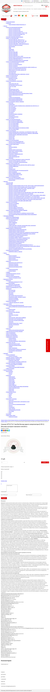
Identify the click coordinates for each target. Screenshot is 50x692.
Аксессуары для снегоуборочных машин (16, 178)
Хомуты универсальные (13, 152)
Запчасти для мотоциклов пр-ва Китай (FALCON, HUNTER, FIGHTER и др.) (23, 67)
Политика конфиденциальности (8, 686)
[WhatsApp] (7, 430)
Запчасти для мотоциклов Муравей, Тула (17, 34)
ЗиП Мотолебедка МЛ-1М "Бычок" (15, 85)
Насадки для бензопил (10, 354)
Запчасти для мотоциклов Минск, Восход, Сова (18, 32)
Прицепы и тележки (10, 275)
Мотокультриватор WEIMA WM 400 (15, 98)
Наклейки (11, 313)
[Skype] (9, 430)
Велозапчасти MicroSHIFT (14, 299)
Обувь (10, 396)
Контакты (44, 9)
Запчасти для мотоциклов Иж (14, 28)
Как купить (20, 9)
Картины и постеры (12, 339)
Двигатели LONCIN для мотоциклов (15, 207)
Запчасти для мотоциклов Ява (14, 35)
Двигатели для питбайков (14, 203)
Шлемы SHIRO (11, 379)
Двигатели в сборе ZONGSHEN (14, 211)
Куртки (10, 412)
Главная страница (4, 420)
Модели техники (12, 309)
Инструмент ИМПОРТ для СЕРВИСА (15, 364)
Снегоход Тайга (12, 138)
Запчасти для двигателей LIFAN (12, 38)
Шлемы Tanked (11, 381)
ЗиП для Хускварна (12, 108)
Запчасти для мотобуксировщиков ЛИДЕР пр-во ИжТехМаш (20, 248)
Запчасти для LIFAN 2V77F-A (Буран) (15, 45)
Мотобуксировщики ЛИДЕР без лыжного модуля (18, 235)
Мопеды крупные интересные (14, 257)
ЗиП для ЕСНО (11, 118)
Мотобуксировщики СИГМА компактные (16, 242)
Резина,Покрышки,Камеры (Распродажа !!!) (17, 24)
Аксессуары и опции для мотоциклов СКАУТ (17, 226)
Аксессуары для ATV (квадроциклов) (16, 319)
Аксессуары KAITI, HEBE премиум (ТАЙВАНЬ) (17, 317)
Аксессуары (11, 103)
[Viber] (5, 430)
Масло (10, 145)
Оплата (24, 9)
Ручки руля (11, 326)
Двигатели (6, 181)
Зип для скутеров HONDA (13, 123)
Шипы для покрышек (13, 171)
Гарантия (36, 9)
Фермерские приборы (10, 365)
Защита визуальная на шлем (14, 343)
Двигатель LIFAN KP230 (13, 53)
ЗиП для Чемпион (12, 109)
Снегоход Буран (12, 136)
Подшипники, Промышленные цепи (16, 154)
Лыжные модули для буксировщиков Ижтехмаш (18, 239)
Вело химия (11, 292)
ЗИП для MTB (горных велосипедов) (16, 295)
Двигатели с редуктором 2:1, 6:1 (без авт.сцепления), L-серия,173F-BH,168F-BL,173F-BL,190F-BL (27, 195)
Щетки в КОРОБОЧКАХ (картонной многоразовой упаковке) (20, 306)
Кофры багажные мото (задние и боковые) (14, 331)
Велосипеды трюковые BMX (14, 284)
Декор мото (11, 321)
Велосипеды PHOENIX (10, 283)
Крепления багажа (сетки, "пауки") (15, 323)
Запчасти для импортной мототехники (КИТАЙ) (15, 61)
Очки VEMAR (11, 411)
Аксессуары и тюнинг (10, 310)
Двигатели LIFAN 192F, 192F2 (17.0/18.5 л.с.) (17, 42)
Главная (3, 672)
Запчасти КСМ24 (12, 180)
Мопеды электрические (13, 259)
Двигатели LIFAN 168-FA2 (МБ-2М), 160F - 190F (17, 41)
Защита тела (11, 400)
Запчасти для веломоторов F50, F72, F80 (14, 287)
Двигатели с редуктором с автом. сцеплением (17, 189)
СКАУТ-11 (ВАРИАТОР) (13, 222)
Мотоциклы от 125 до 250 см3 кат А (15, 262)
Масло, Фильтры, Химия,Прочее (12, 144)
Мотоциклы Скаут (12, 221)
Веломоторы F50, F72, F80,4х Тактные (13, 286)
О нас (32, 9)
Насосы (10, 148)
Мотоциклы (8, 261)
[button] (25, 438)
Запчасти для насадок (13, 356)
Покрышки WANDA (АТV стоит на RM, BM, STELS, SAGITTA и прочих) (22, 165)
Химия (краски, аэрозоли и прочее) (15, 151)
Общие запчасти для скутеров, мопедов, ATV (17, 70)
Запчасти (5, 26)
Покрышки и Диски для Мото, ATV (12, 163)
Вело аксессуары (12, 290)
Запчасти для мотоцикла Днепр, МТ (16, 31)
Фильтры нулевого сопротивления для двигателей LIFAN (19, 57)
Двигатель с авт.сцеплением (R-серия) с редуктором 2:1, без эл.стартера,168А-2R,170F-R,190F (27, 198)
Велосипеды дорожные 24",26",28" (15, 281)
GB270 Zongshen (12, 46)
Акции (5, 20)
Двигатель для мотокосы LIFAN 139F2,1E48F (17, 191)
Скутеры (7, 268)
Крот (10, 87)
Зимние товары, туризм (10, 415)
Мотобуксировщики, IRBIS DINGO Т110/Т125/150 (18, 134)
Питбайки (8, 272)
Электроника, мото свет (10, 342)
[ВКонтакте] (2, 430)
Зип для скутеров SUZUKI (13, 125)
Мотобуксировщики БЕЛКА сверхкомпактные (17, 229)
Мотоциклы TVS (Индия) (13, 264)
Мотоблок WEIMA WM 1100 (14, 90)
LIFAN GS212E (11, 49)
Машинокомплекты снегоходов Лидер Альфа (17, 240)
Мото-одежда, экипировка (11, 398)
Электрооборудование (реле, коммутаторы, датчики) (19, 74)
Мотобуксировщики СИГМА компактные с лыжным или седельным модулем (23, 232)
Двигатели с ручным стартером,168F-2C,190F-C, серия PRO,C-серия (21, 188)
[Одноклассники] (3, 430)
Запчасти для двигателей (14, 63)
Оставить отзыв (4, 480)
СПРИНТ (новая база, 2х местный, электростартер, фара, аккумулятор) (22, 225)
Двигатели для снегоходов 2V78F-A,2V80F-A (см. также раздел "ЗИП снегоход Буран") (25, 199)
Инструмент (6, 353)
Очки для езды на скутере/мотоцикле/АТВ (17, 404)
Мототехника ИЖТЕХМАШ (9, 215)
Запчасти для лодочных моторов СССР (16, 141)
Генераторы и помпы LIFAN (14, 360)
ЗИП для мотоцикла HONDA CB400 (15, 120)
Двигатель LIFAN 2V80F (13, 52)
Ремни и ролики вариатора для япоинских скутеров (19, 127)
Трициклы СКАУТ (12, 224)
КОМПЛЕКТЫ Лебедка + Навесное (15, 251)
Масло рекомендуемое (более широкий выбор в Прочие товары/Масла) (23, 214)
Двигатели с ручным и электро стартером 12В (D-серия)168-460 (21, 193)
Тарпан (10, 96)
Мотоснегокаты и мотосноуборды (15, 243)
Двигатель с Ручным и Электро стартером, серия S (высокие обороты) (22, 187)
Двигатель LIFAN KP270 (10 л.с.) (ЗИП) (16, 56)
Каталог (15, 9)
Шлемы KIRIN (11, 389)
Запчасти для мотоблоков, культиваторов (14, 81)
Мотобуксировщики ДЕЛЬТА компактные (17, 231)
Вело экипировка (9, 371)
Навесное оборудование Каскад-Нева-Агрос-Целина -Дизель (20, 93)
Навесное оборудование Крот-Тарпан (16, 94)
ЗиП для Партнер (12, 107)
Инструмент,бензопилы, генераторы (13, 359)
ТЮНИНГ (10, 327)
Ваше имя (28, 494)
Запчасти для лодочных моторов (12, 140)
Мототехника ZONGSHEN (13, 265)
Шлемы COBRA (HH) (12, 385)
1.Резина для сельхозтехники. (14, 97)
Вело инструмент (12, 291)
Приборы (10, 346)
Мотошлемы (8, 375)
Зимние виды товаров (13, 416)
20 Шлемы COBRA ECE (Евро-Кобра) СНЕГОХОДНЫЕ (18, 386)
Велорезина (11, 294)
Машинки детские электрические (12, 276)
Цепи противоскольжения (14, 176)
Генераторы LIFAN (9, 182)
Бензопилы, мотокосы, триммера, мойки (14, 357)
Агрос (10, 82)
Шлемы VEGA (11, 390)
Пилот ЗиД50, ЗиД (12, 79)
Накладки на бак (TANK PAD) (14, 312)
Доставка (28, 9)
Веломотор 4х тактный (13, 78)
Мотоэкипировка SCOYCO (11, 392)
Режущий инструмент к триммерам (15, 114)
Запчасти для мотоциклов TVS (12, 75)
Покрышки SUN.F (12, 169)
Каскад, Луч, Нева (12, 86)
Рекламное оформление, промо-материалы (17, 341)
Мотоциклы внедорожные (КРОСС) (15, 266)
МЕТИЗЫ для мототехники (14, 324)
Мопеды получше (12, 258)
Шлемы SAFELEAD (12, 378)
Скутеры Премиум (12, 270)
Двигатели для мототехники (11, 202)
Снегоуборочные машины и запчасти (13, 273)
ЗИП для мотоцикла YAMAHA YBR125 (16, 122)
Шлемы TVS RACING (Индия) (14, 387)
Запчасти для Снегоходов (11, 130)
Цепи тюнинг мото (12, 72)
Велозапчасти (9, 288)
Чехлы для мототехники (10, 332)
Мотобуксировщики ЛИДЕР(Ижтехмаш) (13, 228)
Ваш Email (3, 494)
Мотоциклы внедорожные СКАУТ (12, 218)
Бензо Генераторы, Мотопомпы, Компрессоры (17, 361)
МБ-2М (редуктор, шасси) (14, 89)
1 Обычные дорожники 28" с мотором (16, 302)
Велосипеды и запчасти (8, 279)
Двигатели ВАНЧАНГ (13, 204)
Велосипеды (8, 280)
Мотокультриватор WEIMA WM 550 (15, 92)
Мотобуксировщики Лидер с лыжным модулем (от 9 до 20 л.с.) (21, 244)
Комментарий (3, 491)
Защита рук (8, 328)
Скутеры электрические (13, 269)
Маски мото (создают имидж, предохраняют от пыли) (19, 401)
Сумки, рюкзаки (12, 408)
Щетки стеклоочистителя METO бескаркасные (15, 305)
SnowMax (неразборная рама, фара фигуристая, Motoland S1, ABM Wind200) (23, 133)
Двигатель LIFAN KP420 (13, 54)
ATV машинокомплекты (13, 220)
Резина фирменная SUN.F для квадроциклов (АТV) (18, 170)
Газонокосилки (12, 104)
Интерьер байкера (12, 338)
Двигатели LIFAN (9, 184)
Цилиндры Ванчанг (12, 71)
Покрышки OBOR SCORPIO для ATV (15, 174)
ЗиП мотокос (11, 112)
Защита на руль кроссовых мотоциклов (16, 330)
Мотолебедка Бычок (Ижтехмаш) (12, 250)
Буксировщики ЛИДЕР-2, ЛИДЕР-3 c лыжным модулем (19, 237)
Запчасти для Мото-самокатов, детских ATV (17, 160)
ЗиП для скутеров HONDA (14, 129)
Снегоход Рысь (11, 137)
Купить (44, 462)
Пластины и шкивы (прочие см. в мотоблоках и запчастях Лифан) (21, 213)
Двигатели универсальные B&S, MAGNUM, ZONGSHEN (16, 210)
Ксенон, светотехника (13, 348)
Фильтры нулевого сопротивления (15, 149)
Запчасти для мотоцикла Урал (14, 30)
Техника (5, 253)
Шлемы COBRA (11, 383)
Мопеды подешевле (13, 255)
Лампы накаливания (13, 155)
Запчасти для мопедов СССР (11, 76)
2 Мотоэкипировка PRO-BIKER (14, 409)
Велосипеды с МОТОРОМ (11, 301)
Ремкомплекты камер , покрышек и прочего (17, 297)
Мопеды (7, 254)
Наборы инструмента (10, 368)
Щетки (10, 316)
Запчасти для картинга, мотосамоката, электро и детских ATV (18, 159)
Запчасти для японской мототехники (13, 119)
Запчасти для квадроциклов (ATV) (15, 64)
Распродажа (8, 23)
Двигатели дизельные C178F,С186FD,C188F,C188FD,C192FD (20, 200)
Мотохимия (11, 158)
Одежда (10, 374)
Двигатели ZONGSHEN (13, 206)
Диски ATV (11, 167)
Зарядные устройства (13, 147)
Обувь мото (11, 403)
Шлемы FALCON (12, 376)
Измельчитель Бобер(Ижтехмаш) (12, 217)
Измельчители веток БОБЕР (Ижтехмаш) (16, 367)
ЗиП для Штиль (12, 111)
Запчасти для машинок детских (15, 277)
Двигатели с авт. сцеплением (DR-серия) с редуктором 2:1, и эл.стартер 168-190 (24, 196)
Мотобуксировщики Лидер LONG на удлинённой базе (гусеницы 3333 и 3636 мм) (24, 246)
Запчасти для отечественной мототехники (14, 27)
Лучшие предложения (10, 21)
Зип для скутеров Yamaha (14, 126)
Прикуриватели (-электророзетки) (15, 350)
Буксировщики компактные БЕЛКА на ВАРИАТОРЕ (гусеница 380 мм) (22, 233)
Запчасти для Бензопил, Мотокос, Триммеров (15, 101)
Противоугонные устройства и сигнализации (17, 349)
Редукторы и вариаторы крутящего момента (14, 37)
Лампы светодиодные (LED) (14, 156)
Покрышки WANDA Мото (13, 166)
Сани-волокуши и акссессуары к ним (16, 247)
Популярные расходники (13, 116)
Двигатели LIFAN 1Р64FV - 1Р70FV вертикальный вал (19, 43)
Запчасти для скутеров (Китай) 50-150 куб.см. (17, 68)
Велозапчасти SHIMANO (13, 298)
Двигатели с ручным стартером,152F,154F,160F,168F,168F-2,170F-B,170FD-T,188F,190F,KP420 (26, 192)
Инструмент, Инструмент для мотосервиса (14, 363)
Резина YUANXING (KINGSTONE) (15, 173)
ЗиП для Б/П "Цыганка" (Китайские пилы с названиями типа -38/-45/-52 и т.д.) (24, 105)
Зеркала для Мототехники (11, 334)
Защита (10, 394)
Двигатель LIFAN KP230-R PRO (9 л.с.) (16, 59)
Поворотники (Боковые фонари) (15, 345)
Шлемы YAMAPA (12, 382)
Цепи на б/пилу (12, 115)
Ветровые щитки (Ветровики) (11, 335)
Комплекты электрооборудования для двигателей (18, 60)
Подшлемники (11, 407)
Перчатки (10, 372)
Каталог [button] (4, 19)
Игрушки (8, 308)
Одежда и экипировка (8, 370)
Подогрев (10, 352)
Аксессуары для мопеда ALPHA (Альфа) (16, 320)
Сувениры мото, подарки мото (12, 337)
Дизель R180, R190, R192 (13, 83)
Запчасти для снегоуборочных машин (13, 177)
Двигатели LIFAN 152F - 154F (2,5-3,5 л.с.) (16, 39)
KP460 (10, 48)
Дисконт (40, 9)
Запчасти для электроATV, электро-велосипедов (18, 162)
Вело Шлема (8, 414)
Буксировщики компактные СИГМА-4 (16, 236)
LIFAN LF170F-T (11, 50)
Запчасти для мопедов (13, 65)
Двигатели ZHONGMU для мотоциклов (16, 209)
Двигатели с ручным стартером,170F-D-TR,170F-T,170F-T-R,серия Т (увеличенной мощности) (26, 185)
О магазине (3, 679)
